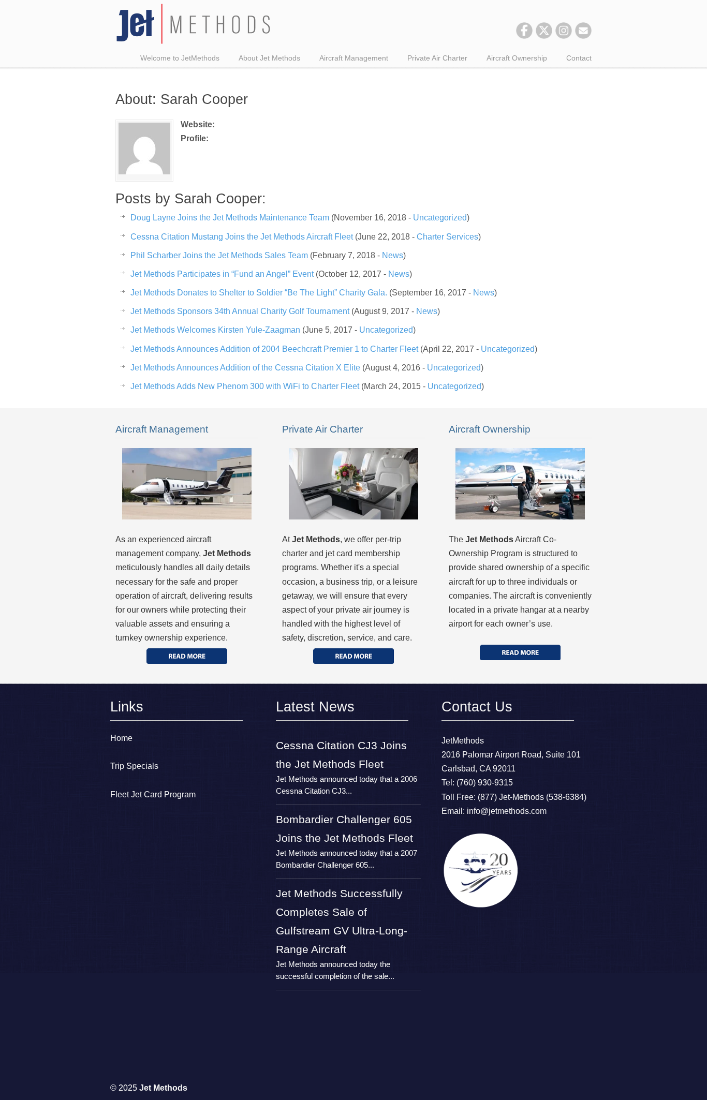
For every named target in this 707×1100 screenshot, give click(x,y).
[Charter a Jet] (186, 656)
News (392, 255)
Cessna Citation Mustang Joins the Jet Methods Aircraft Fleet (241, 236)
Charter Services (447, 236)
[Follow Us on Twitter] (544, 36)
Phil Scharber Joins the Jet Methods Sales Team (219, 255)
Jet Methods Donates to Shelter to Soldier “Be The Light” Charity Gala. (258, 292)
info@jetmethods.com (507, 811)
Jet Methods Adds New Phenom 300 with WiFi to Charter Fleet (244, 386)
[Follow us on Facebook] (524, 36)
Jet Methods (193, 23)
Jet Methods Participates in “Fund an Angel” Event (222, 274)
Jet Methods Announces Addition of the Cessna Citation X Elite (245, 367)
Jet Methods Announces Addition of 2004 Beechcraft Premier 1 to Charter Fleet (274, 349)
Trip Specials (134, 766)
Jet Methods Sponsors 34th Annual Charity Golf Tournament (239, 311)
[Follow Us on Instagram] (563, 36)
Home (121, 738)
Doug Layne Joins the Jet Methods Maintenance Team (229, 217)
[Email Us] (583, 36)
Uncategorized (440, 217)
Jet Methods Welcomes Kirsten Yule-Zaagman (215, 329)
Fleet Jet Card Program (153, 794)
